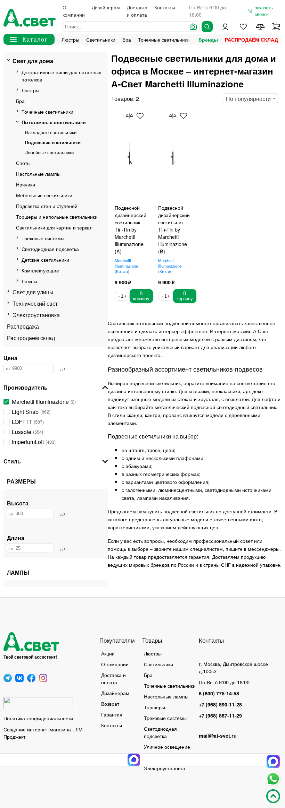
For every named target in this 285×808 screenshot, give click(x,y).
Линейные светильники (49, 152)
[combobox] (250, 98)
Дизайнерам (106, 7)
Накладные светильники (50, 132)
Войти (225, 26)
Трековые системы (43, 238)
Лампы (29, 281)
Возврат (110, 703)
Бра (126, 39)
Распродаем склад (31, 338)
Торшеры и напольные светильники (57, 216)
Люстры (70, 39)
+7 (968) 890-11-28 (220, 704)
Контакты (164, 7)
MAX (273, 761)
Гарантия (111, 714)
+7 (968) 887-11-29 (220, 715)
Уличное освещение (167, 746)
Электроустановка (36, 315)
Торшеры (154, 707)
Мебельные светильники (44, 195)
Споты (23, 162)
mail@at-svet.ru (218, 735)
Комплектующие (40, 270)
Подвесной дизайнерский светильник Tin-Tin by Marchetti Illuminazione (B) (174, 229)
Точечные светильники (164, 39)
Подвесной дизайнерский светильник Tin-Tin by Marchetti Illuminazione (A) (130, 229)
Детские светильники (45, 259)
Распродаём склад (251, 39)
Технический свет (35, 303)
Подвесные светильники (53, 142)
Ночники (25, 184)
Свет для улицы (33, 292)
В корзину (141, 296)
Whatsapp (273, 779)
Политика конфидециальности (38, 718)
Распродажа (23, 326)
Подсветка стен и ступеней (47, 205)
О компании (74, 10)
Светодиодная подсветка (50, 248)
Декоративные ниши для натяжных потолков (61, 75)
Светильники (100, 39)
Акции (108, 653)
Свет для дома (33, 61)
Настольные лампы (38, 173)
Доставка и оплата (137, 10)
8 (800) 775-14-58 (219, 693)
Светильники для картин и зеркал (54, 227)
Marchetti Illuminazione (126, 266)
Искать (207, 26)
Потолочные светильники (54, 122)
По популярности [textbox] (248, 99)
